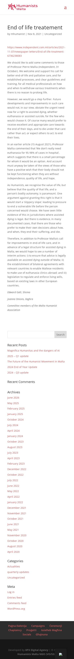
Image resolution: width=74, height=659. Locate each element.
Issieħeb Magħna (51, 630)
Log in (11, 592)
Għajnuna (42, 634)
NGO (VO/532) (48, 654)
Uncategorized (53, 34)
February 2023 (16, 463)
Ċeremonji (55, 626)
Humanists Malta (28, 654)
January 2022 (15, 502)
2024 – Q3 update (18, 372)
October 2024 (15, 419)
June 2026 (13, 397)
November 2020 (16, 535)
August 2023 (14, 447)
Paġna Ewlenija (17, 626)
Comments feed (16, 603)
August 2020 (14, 546)
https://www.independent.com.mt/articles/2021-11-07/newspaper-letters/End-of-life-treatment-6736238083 (36, 52)
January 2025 (15, 414)
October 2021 (15, 518)
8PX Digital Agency (36, 650)
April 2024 (13, 430)
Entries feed (14, 597)
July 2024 (12, 425)
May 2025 (13, 403)
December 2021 (16, 507)
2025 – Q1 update (18, 356)
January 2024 (15, 436)
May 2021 (13, 529)
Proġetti (31, 630)
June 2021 (13, 524)
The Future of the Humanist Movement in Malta (36, 361)
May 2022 (13, 491)
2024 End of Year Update (22, 367)
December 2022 (16, 469)
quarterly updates (18, 572)
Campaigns (38, 626)
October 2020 (15, 541)
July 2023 (12, 452)
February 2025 (16, 408)
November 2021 (16, 513)
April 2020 (13, 551)
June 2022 (13, 485)
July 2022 (12, 480)
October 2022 (15, 474)
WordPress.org (16, 608)
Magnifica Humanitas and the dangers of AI (33, 350)
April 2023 (13, 458)
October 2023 (15, 441)
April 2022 (13, 496)
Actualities (13, 566)
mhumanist (18, 34)
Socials (27, 634)
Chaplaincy (15, 630)
